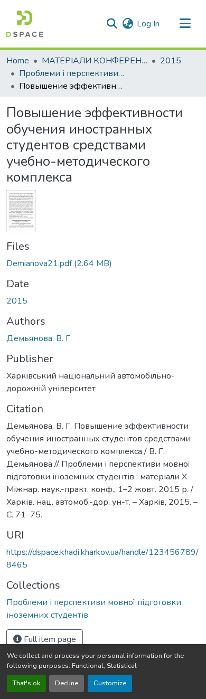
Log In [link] (148, 24)
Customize (109, 683)
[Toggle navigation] (185, 24)
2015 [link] (170, 61)
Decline (66, 683)
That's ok (26, 683)
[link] (103, 263)
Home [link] (17, 61)
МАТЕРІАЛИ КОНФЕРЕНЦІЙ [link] (94, 61)
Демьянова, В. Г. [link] (39, 338)
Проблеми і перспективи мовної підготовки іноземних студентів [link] (72, 73)
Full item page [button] (49, 639)
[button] (24, 24)
